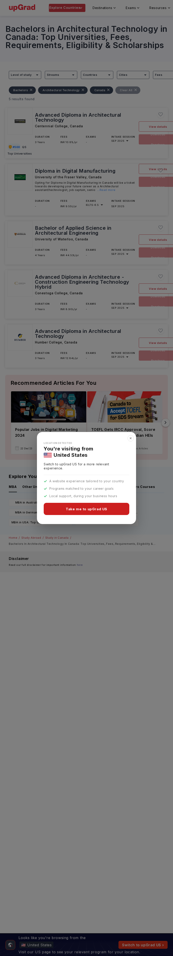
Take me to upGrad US (86, 509)
